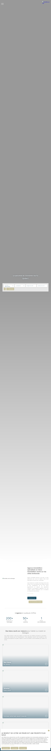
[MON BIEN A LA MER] (46, 4)
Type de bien (6, 285)
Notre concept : (30, 593)
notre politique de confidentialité (8, 744)
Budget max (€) (30, 285)
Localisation (18, 285)
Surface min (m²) (41, 285)
